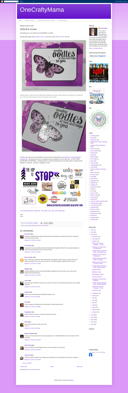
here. (68, 36)
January (94, 312)
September (95, 293)
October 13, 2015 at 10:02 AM (32, 340)
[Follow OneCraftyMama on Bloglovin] (97, 57)
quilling (92, 199)
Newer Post (23, 366)
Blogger (71, 380)
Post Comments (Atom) (33, 369)
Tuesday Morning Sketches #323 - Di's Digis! (99, 259)
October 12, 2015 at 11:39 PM (32, 306)
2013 (92, 317)
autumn (92, 153)
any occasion (28, 225)
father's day (93, 172)
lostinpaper (27, 312)
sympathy (93, 207)
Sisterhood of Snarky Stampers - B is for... (98, 287)
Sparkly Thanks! (96, 269)
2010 (92, 324)
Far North (27, 234)
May (93, 302)
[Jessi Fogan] (90, 356)
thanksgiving (93, 211)
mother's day (93, 195)
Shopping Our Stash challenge (98, 142)
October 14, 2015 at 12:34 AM (32, 359)
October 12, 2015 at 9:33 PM (32, 296)
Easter (92, 137)
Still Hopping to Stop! (97, 274)
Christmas (93, 135)
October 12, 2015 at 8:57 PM (32, 286)
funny (92, 176)
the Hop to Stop (39, 36)
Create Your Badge (100, 352)
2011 (92, 322)
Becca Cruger (28, 257)
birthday (92, 157)
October (94, 241)
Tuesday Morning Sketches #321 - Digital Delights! (99, 283)
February (94, 309)
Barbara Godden (29, 333)
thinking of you (94, 213)
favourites (93, 174)
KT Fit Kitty (27, 245)
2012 (92, 319)
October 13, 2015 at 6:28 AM (32, 328)
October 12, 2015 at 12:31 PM (32, 275)
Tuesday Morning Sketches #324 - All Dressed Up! (99, 251)
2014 (92, 315)
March (94, 307)
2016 (92, 232)
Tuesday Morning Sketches (97, 145)
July (93, 298)
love (39, 225)
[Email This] (45, 223)
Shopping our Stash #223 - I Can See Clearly (99, 262)
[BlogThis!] (46, 223)
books (92, 161)
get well (92, 178)
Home (20, 20)
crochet (92, 167)
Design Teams (29, 20)
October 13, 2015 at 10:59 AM (32, 349)
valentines (93, 217)
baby (91, 155)
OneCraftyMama (42, 9)
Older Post (79, 366)
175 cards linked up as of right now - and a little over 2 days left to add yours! (42, 210)
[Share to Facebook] (50, 223)
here (59, 36)
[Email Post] (41, 223)
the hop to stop (44, 225)
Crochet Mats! (62, 20)
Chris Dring (27, 345)
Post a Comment (27, 363)
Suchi (26, 322)
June (93, 300)
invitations (93, 185)
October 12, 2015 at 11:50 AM (32, 252)
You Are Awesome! (97, 276)
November (95, 239)
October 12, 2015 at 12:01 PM (32, 263)
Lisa (25, 302)
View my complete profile (96, 48)
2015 (92, 234)
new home (93, 197)
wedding (92, 219)
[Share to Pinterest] (52, 223)
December (95, 236)
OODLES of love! (96, 272)
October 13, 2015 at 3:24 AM (32, 316)
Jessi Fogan (103, 28)
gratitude (92, 183)
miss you (92, 193)
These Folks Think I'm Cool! (46, 20)
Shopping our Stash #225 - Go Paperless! (99, 247)
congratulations (94, 165)
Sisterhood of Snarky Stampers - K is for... (98, 244)
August (94, 295)
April (93, 305)
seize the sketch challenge (97, 201)
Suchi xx (26, 326)
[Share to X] (48, 223)
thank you (93, 209)
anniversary (93, 148)
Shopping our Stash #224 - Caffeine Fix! (99, 255)
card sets (92, 163)
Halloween (93, 140)
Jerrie (26, 280)
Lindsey (26, 292)
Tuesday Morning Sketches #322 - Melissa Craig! (99, 266)
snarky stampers (94, 203)
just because (35, 225)
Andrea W (27, 355)
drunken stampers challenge (98, 169)
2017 (92, 230)
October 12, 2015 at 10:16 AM (32, 240)
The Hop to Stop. (96, 290)
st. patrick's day (94, 205)
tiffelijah (26, 269)
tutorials (92, 215)
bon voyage (93, 159)
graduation (93, 181)
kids (91, 189)
